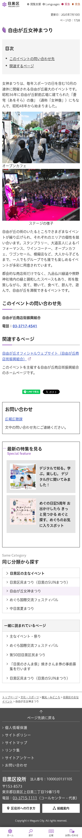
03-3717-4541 (25, 326)
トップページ (10, 697)
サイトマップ (16, 742)
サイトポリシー (18, 735)
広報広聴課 (14, 419)
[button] (34, 4)
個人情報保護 (16, 727)
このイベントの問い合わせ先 (32, 59)
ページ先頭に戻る (41, 718)
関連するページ (21, 66)
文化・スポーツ (30, 697)
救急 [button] (77, 4)
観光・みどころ (51, 697)
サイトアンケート (20, 758)
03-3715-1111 (25, 798)
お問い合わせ (16, 765)
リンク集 (12, 750)
